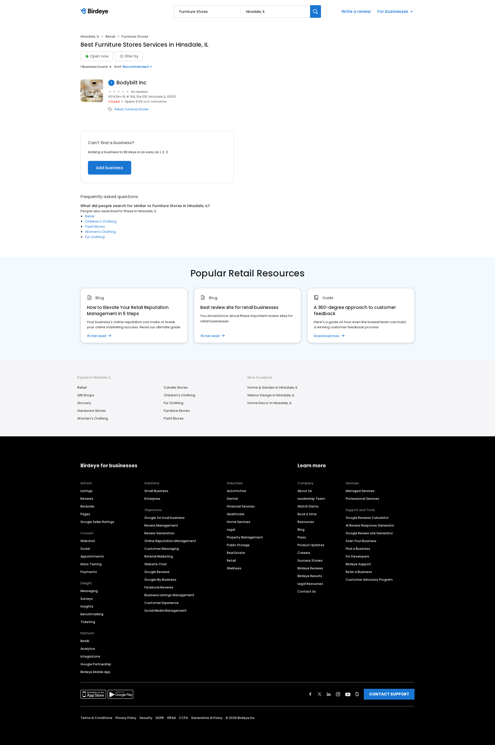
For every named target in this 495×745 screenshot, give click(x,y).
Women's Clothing (100, 231)
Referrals (87, 506)
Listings (86, 491)
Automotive (236, 491)
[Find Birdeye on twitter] (319, 694)
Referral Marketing (158, 556)
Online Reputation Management (170, 541)
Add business (109, 167)
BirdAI (84, 641)
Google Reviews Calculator (367, 517)
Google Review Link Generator (369, 533)
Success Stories (310, 560)
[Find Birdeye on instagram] (338, 694)
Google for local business (164, 517)
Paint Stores (95, 226)
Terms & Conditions (96, 718)
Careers (304, 553)
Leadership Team (311, 498)
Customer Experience (161, 603)
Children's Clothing (101, 221)
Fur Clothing (95, 236)
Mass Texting (91, 564)
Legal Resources (310, 584)
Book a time (307, 514)
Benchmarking (91, 614)
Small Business (156, 491)
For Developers (357, 556)
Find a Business (358, 548)
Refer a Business (359, 572)
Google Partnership (95, 664)
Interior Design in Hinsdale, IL (271, 395)
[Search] (315, 11)
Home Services (238, 522)
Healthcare (235, 514)
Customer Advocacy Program (369, 579)
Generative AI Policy (206, 718)
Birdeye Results (310, 576)
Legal (231, 529)
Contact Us (307, 591)
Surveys (86, 598)
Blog (301, 529)
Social (85, 548)
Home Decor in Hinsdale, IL (270, 402)
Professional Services (362, 498)
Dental (232, 498)
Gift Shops (85, 395)
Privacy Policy (126, 718)
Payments (88, 572)
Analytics (87, 648)
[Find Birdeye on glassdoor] (357, 694)
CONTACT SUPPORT (389, 694)
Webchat (87, 541)
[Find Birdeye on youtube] (347, 694)
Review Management (161, 525)
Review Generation (159, 533)
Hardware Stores (91, 410)
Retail (110, 36)
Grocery (84, 402)
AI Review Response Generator (370, 525)
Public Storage (238, 545)
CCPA (183, 718)
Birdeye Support (358, 564)
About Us (305, 491)
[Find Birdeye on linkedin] (329, 694)
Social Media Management (165, 610)
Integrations (90, 656)
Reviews (86, 498)
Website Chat (155, 564)
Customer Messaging (161, 548)
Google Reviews (157, 572)
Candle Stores (176, 387)
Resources (306, 522)
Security (145, 718)
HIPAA (171, 718)
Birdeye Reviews (310, 568)
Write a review (356, 11)
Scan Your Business (361, 541)
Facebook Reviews (158, 587)
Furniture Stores (136, 109)
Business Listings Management (169, 595)
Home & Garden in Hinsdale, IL (273, 387)
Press (302, 537)
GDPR (159, 718)
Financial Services (241, 506)
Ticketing (87, 622)
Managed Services (360, 491)
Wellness (234, 568)
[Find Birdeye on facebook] (310, 694)
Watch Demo (308, 506)
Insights (86, 606)
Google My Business (160, 579)
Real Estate (236, 553)
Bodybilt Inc (131, 82)
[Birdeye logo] (95, 11)
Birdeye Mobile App (95, 672)
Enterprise (152, 498)
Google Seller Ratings (97, 522)
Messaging (89, 591)
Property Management (245, 537)
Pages (85, 514)
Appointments (92, 556)
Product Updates (311, 545)
